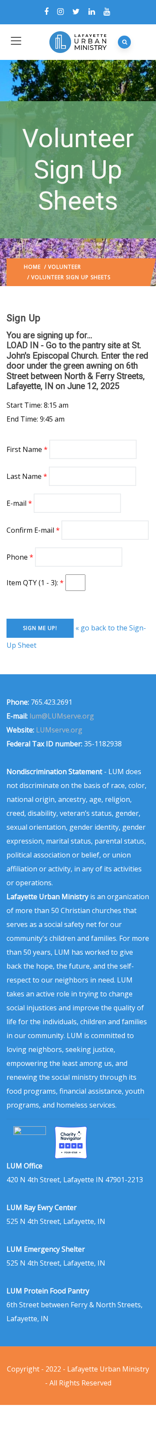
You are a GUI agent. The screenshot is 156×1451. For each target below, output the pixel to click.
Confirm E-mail (30, 530)
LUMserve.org (59, 730)
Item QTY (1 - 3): (33, 582)
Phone (17, 557)
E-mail (16, 503)
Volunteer (64, 266)
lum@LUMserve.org (61, 716)
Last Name (24, 476)
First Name (24, 449)
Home (32, 266)
